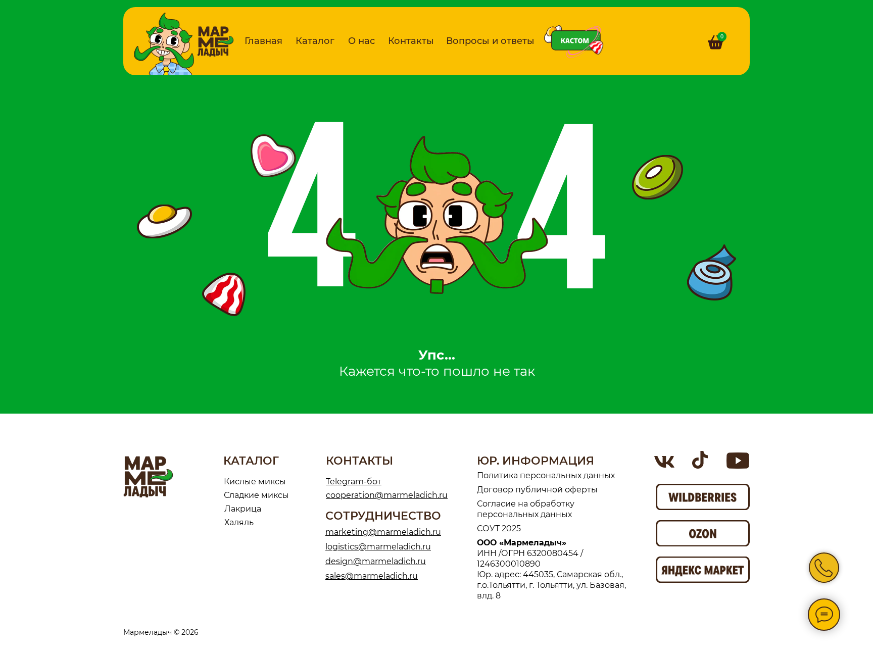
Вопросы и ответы (490, 40)
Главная (263, 40)
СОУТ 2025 (499, 528)
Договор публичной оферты (537, 489)
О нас (361, 40)
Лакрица (242, 509)
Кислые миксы (255, 481)
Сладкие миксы (256, 495)
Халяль (239, 522)
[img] (215, 41)
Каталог (315, 40)
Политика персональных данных (546, 475)
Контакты (411, 40)
